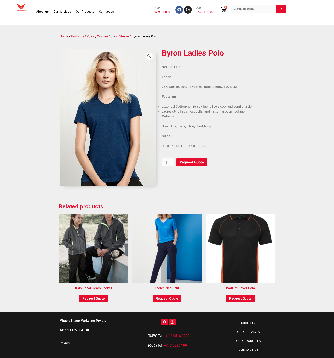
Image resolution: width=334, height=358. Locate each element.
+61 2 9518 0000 (176, 335)
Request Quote (192, 162)
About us (42, 11)
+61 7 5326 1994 (176, 345)
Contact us (106, 11)
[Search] (281, 9)
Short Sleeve (120, 36)
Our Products (85, 11)
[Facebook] (179, 10)
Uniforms (77, 36)
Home (64, 36)
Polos (91, 36)
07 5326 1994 (204, 12)
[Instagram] (188, 10)
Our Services (62, 11)
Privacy (65, 342)
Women (102, 36)
